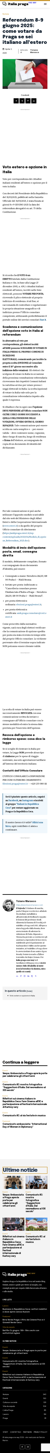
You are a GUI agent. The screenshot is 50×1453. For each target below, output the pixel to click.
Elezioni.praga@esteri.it (15, 783)
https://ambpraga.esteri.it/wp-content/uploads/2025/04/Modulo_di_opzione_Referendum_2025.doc (24, 537)
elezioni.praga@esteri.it (28, 604)
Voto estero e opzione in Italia (22, 995)
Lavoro (5, 1306)
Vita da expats (9, 1327)
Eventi (5, 1070)
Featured (6, 1121)
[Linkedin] (28, 975)
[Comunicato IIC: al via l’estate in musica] (36, 1224)
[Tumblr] (32, 975)
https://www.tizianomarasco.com (29, 905)
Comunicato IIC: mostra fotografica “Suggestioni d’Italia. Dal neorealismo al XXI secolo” (24, 1087)
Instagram (27, 800)
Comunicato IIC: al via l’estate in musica (24, 1115)
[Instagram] (25, 975)
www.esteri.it (10, 526)
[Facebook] (16, 100)
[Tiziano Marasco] (9, 938)
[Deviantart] (17, 975)
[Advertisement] (25, 136)
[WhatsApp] (33, 100)
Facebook (13, 800)
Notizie (6, 14)
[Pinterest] (28, 100)
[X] (22, 100)
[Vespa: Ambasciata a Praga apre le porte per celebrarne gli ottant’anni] (13, 1182)
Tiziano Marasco (34, 51)
